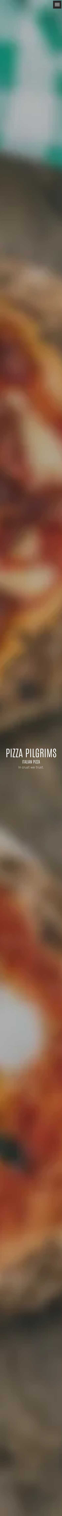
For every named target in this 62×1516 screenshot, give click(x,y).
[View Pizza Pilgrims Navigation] (57, 5)
